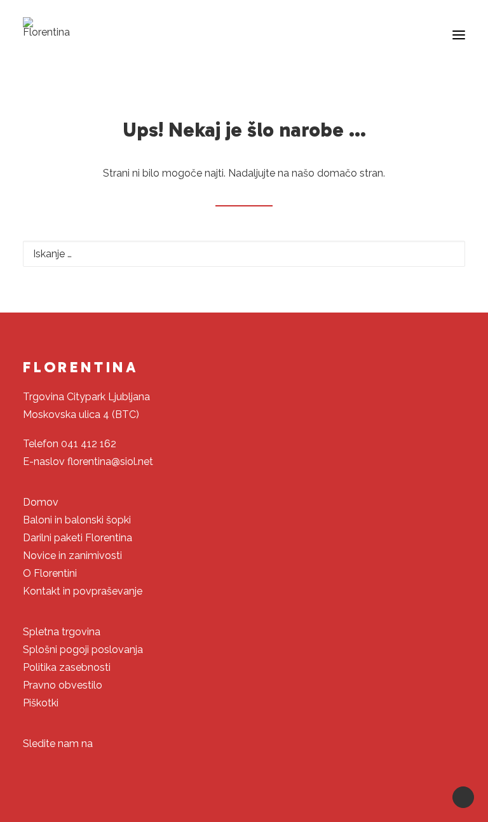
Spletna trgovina (61, 632)
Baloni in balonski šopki (77, 520)
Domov (40, 502)
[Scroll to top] (463, 796)
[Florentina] (46, 27)
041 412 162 (88, 444)
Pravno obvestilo (62, 685)
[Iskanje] (244, 254)
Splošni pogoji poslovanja (83, 649)
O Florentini (50, 573)
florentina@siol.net (110, 461)
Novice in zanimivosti (72, 555)
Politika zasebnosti (67, 667)
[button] (459, 35)
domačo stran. (351, 173)
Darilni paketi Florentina (77, 538)
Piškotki (40, 703)
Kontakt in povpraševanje (82, 591)
